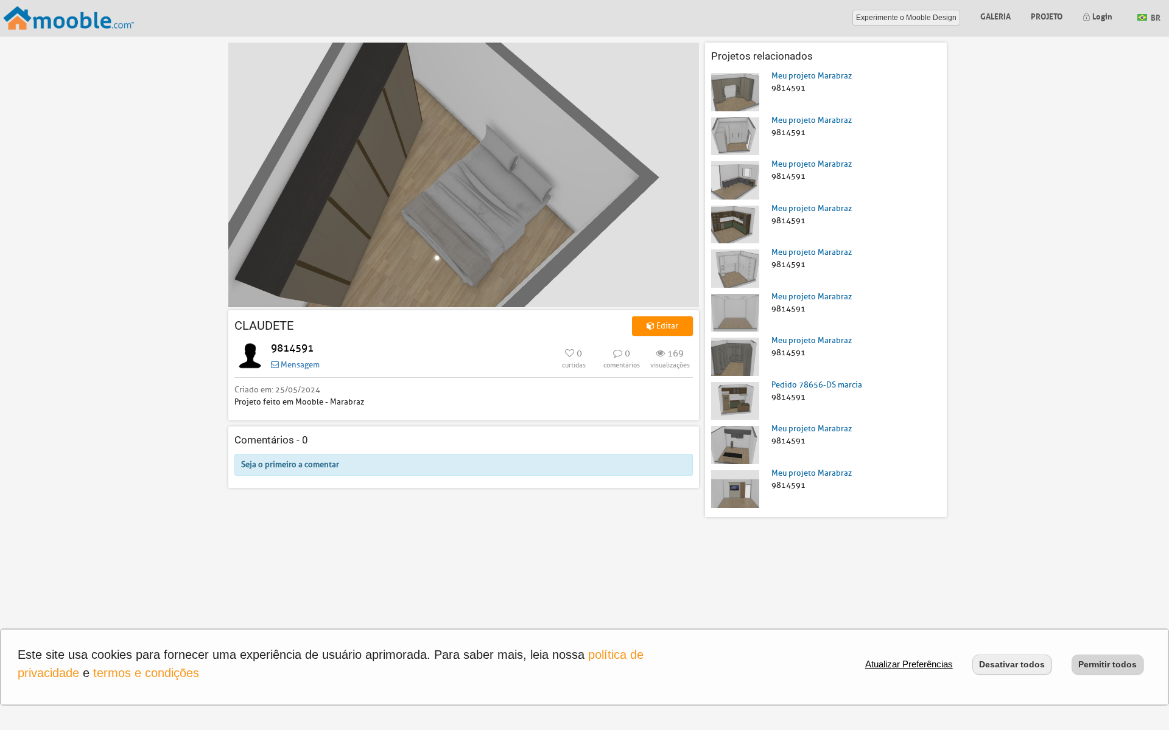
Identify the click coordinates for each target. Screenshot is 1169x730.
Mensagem (299, 365)
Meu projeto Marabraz (811, 76)
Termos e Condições (146, 673)
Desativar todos (1012, 664)
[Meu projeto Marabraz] (735, 91)
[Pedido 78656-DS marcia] (735, 400)
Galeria (995, 15)
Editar (666, 326)
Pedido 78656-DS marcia (816, 385)
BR (1154, 16)
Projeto (1046, 15)
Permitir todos (1107, 664)
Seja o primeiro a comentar (290, 464)
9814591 (292, 348)
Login (1101, 15)
